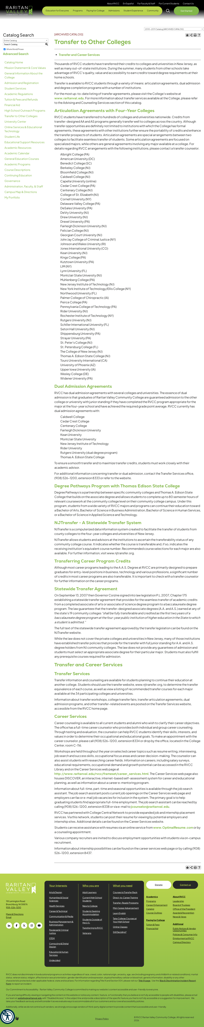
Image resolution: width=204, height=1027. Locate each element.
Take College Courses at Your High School (125, 920)
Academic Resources (17, 147)
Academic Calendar (16, 153)
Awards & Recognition (183, 913)
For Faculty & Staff (146, 3)
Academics (152, 896)
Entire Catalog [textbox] (10, 40)
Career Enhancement (156, 905)
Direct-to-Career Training (125, 897)
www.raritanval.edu (69, 98)
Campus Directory (182, 942)
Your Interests (58, 885)
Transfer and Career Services (79, 54)
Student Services (15, 88)
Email (8, 917)
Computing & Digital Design (59, 945)
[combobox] (174, 29)
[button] (7, 1016)
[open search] (168, 11)
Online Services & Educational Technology (23, 129)
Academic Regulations (18, 94)
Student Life (12, 136)
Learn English (119, 913)
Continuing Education (18, 175)
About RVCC (179, 896)
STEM (52, 938)
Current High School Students (92, 899)
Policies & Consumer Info (185, 934)
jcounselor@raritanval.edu (150, 806)
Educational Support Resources (24, 142)
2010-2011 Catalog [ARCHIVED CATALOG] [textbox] (164, 29)
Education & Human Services (58, 953)
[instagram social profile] (32, 925)
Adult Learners (89, 892)
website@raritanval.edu (30, 998)
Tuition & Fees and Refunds (21, 99)
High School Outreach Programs (24, 110)
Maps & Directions (14, 914)
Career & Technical (58, 911)
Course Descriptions (17, 169)
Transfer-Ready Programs (125, 902)
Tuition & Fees (152, 924)
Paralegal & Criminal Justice (58, 931)
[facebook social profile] (17, 925)
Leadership (178, 901)
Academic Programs (17, 164)
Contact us (185, 884)
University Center (15, 121)
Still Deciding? (119, 932)
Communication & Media (61, 916)
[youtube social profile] (39, 925)
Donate (158, 884)
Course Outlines (154, 913)
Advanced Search (16, 54)
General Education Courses (21, 158)
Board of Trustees (181, 905)
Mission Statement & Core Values (25, 67)
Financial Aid (12, 105)
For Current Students (169, 3)
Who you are (90, 885)
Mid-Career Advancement (126, 908)
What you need (122, 885)
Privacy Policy (102, 1018)
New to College (90, 906)
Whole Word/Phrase (15, 49)
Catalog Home (13, 62)
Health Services (56, 906)
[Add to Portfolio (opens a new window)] (187, 35)
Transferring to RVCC (92, 927)
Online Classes (120, 926)
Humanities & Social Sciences (58, 899)
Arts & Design (55, 892)
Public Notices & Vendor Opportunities (184, 929)
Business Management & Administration (61, 923)
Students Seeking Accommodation (91, 913)
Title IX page (144, 980)
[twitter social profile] (24, 925)
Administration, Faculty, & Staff (23, 186)
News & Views (179, 917)
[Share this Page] (191, 35)
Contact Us (188, 3)
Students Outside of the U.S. (92, 921)
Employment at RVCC (183, 938)
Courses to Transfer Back (125, 892)
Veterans (86, 933)
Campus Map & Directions (20, 192)
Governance (12, 181)
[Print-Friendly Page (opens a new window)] (195, 35)
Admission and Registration (21, 83)
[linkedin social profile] (9, 925)
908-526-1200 (13, 907)
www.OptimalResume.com (173, 827)
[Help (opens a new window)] (199, 35)
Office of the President (184, 909)
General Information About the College (23, 75)
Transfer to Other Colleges (20, 116)
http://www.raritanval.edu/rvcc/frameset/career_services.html (101, 773)
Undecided (54, 960)
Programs (151, 901)
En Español (128, 3)
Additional (178, 924)
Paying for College (155, 920)
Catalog (150, 909)
